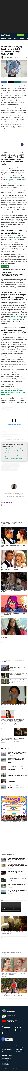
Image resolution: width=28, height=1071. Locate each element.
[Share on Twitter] (11, 82)
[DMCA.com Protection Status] (9, 1039)
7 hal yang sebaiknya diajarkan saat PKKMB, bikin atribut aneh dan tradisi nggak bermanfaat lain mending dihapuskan (13, 271)
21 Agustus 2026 (10, 887)
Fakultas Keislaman (11, 320)
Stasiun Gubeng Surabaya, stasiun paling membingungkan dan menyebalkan (16, 879)
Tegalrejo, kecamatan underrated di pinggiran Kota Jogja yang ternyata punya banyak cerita (17, 865)
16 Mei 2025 (10, 777)
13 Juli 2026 (10, 771)
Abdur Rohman (9, 57)
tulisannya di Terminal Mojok (18, 316)
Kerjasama (18, 1043)
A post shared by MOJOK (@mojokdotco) (14, 439)
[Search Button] (26, 35)
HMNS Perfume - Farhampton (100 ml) (14, 448)
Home (2, 44)
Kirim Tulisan (21, 35)
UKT (11, 467)
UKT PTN (15, 467)
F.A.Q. (17, 1045)
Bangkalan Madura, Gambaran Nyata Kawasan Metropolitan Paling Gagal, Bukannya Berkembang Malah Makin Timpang (15, 760)
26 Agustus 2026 (10, 893)
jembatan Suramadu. (13, 238)
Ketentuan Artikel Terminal (7, 1049)
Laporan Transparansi (20, 1051)
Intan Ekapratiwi (18, 404)
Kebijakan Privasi (19, 1049)
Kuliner (10, 38)
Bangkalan (6, 463)
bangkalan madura (14, 463)
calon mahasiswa (5, 465)
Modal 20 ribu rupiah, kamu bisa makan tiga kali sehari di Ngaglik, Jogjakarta (17, 891)
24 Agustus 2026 (10, 861)
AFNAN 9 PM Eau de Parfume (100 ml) (13, 453)
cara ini (22, 402)
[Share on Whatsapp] (17, 82)
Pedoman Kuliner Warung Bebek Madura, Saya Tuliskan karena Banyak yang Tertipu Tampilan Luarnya (16, 768)
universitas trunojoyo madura (8, 469)
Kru (2, 1045)
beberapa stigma (9, 94)
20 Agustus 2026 (10, 868)
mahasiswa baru (5, 467)
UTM (16, 469)
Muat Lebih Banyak (14, 792)
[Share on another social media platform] (24, 82)
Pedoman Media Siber (20, 1047)
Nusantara (3, 38)
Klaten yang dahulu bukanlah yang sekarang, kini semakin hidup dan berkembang (15, 873)
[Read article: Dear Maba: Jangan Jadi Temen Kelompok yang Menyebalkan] (3, 781)
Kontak (3, 1051)
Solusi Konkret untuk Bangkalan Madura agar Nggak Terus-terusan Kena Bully (16, 786)
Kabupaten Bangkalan (15, 465)
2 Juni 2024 (16, 57)
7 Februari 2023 (10, 755)
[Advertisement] (14, 478)
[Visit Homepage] (5, 35)
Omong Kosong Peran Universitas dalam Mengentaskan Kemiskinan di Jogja (16, 753)
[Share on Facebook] (4, 82)
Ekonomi (22, 38)
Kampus (16, 38)
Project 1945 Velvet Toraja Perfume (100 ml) (15, 450)
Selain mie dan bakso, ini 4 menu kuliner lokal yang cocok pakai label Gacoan (16, 859)
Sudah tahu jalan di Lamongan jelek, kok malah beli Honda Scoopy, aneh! (16, 885)
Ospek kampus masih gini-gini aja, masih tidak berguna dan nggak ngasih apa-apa (12, 275)
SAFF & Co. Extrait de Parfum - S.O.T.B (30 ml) (15, 458)
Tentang (3, 1043)
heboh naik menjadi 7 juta (12, 179)
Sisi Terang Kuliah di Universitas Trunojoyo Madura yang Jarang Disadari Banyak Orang (17, 774)
